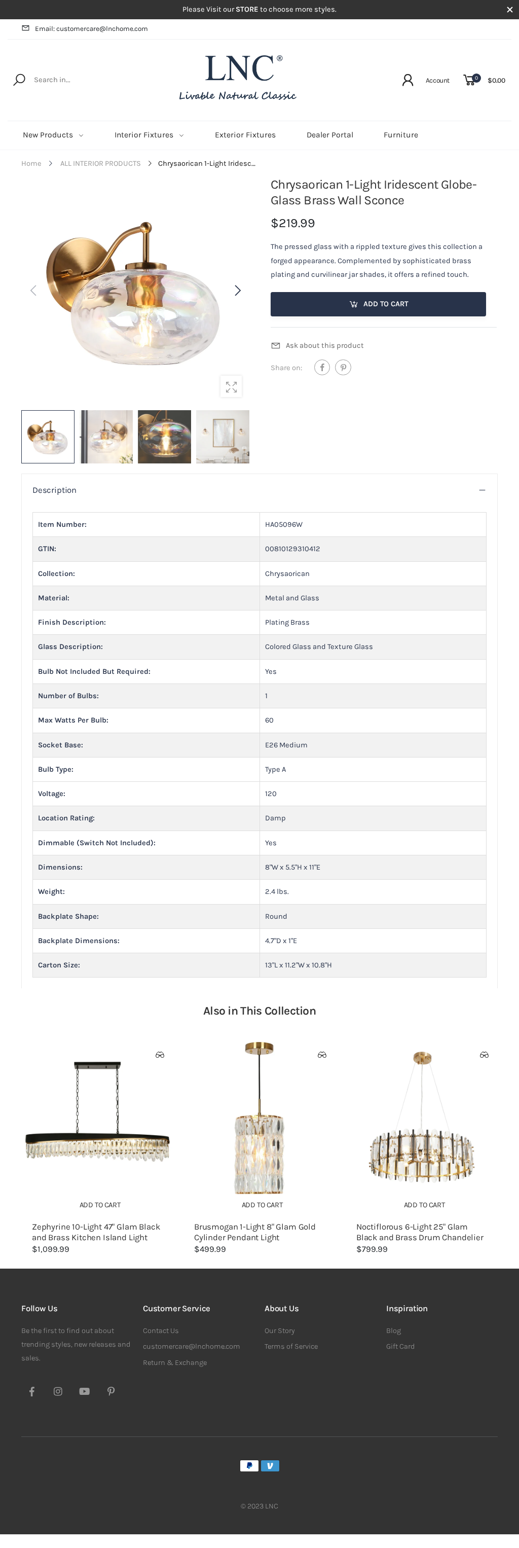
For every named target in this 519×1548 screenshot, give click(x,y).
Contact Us (161, 1330)
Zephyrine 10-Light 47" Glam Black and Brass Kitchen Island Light (96, 1232)
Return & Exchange (175, 1362)
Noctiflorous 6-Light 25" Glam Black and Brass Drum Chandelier (420, 1232)
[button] (236, 290)
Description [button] (54, 490)
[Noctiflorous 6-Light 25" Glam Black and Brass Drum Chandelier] (422, 1118)
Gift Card (400, 1346)
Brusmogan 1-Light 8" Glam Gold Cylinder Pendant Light (255, 1232)
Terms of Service (291, 1346)
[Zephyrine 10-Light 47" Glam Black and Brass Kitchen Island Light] (97, 1118)
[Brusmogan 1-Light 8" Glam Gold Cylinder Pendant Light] (259, 1118)
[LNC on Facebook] (32, 1392)
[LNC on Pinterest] (111, 1392)
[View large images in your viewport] (231, 386)
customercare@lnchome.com (191, 1346)
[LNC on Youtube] (84, 1392)
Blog (393, 1330)
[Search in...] (21, 80)
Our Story (280, 1330)
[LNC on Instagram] (58, 1392)
